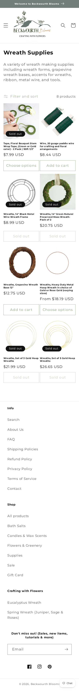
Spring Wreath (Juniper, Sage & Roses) (35, 614)
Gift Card (15, 575)
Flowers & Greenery (24, 545)
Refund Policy (19, 459)
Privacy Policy (19, 469)
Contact (14, 489)
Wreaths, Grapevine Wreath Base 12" (20, 286)
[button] (6, 25)
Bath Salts (16, 526)
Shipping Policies (22, 449)
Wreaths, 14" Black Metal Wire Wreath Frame (18, 215)
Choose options (21, 165)
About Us (15, 429)
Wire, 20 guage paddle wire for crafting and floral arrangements (57, 146)
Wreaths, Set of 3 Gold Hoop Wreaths (21, 359)
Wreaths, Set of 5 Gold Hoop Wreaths (57, 359)
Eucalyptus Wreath (24, 602)
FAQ (11, 439)
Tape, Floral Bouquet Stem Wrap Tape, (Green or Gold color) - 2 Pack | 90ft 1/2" (20, 146)
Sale (11, 565)
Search (13, 420)
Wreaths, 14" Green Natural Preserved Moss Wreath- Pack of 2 (56, 217)
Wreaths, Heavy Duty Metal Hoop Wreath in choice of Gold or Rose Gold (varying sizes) (57, 289)
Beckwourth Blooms (45, 684)
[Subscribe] (66, 649)
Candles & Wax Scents (27, 536)
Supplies (15, 555)
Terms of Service (22, 479)
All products (18, 516)
